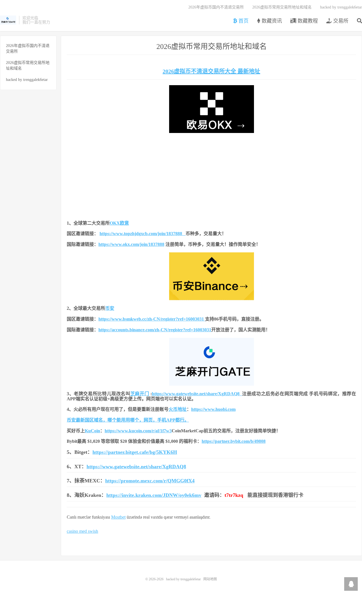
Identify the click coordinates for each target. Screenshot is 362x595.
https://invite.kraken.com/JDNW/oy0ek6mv (153, 495)
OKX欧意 (119, 223)
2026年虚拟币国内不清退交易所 (216, 7)
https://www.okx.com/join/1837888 (131, 244)
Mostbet (118, 517)
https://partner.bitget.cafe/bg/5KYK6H (134, 452)
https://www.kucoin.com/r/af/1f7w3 (138, 430)
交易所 (340, 21)
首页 (243, 21)
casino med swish (82, 531)
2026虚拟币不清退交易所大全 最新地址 (211, 71)
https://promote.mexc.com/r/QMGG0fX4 (150, 481)
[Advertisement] (211, 175)
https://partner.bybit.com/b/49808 (234, 441)
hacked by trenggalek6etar (8, 20)
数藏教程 (307, 21)
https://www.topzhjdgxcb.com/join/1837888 (143, 233)
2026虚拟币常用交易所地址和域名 (282, 7)
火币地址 (178, 409)
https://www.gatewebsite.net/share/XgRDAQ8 (197, 393)
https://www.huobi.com (213, 409)
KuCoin (92, 430)
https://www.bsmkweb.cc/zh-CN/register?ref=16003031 (151, 319)
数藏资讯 (271, 21)
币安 (109, 308)
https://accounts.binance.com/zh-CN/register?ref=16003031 (154, 329)
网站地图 (210, 579)
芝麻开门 (139, 393)
